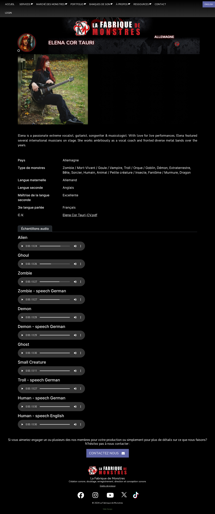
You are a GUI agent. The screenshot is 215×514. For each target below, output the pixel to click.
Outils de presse (107, 486)
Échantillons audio (35, 229)
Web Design (107, 509)
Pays (21, 160)
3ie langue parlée (31, 207)
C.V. (21, 215)
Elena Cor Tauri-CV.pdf (80, 215)
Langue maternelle (32, 180)
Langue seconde (30, 188)
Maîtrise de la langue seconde (33, 197)
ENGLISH (209, 4)
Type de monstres (31, 168)
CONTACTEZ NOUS (104, 453)
